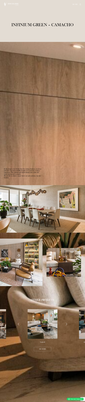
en (77, 4)
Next (66, 324)
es (73, 4)
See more (42, 349)
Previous (18, 324)
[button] (75, 399)
